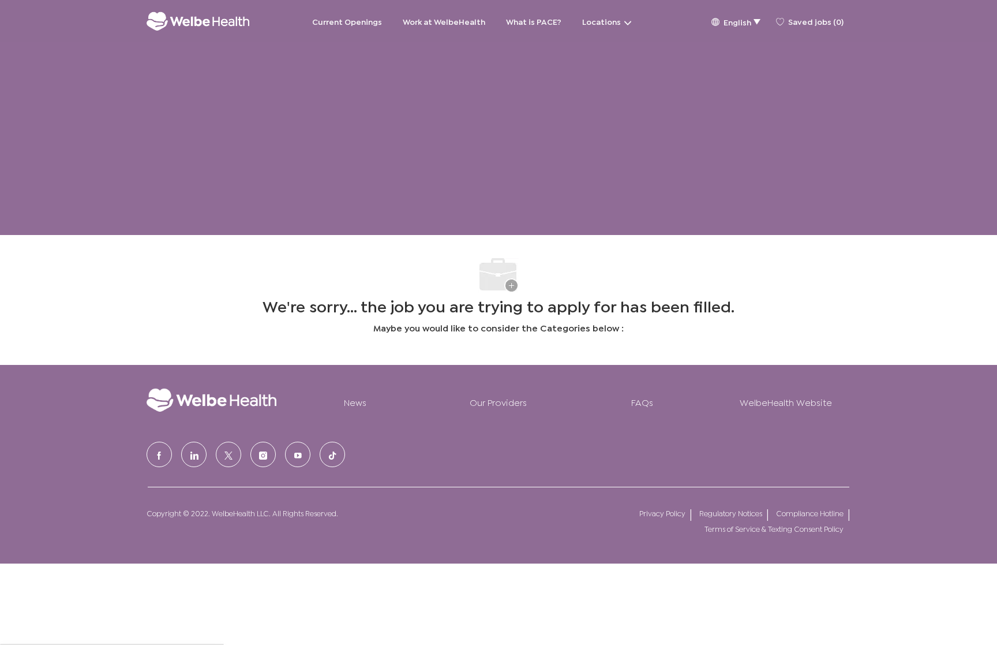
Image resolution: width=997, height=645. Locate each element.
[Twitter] (228, 454)
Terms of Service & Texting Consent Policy (774, 528)
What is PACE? (533, 21)
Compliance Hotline (810, 513)
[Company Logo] (198, 21)
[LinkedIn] (194, 454)
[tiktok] (332, 454)
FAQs (642, 401)
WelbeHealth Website (786, 401)
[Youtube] (297, 454)
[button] (735, 21)
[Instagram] (263, 454)
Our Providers (498, 401)
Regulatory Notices (730, 513)
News (355, 401)
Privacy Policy (662, 513)
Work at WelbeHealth (444, 21)
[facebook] (159, 454)
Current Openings (347, 21)
